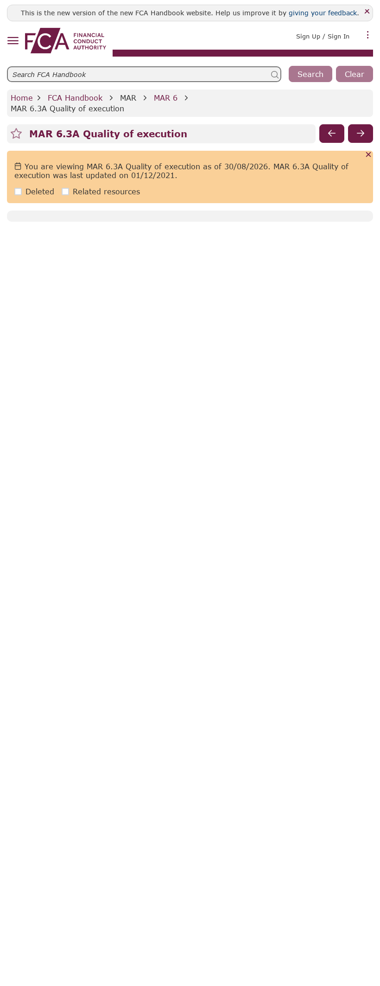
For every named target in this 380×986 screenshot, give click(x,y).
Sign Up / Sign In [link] (322, 36)
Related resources (106, 191)
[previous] (331, 133)
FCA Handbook (75, 97)
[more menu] (368, 35)
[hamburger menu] (13, 41)
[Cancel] (368, 155)
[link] (65, 40)
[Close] (367, 12)
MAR (128, 97)
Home (22, 97)
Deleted (39, 191)
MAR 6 (165, 97)
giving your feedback (323, 13)
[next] (360, 133)
